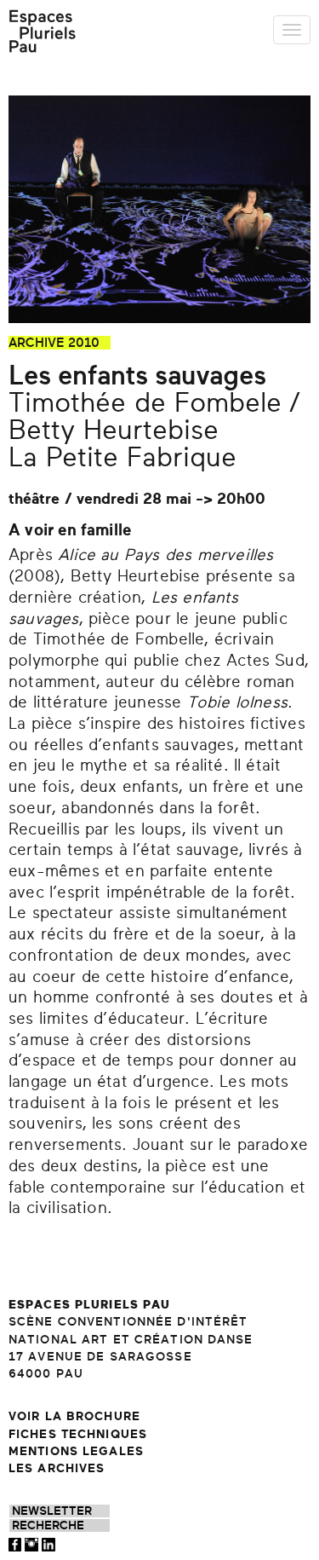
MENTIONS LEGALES (76, 1451)
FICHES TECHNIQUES (78, 1434)
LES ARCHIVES (57, 1468)
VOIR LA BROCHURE (74, 1416)
